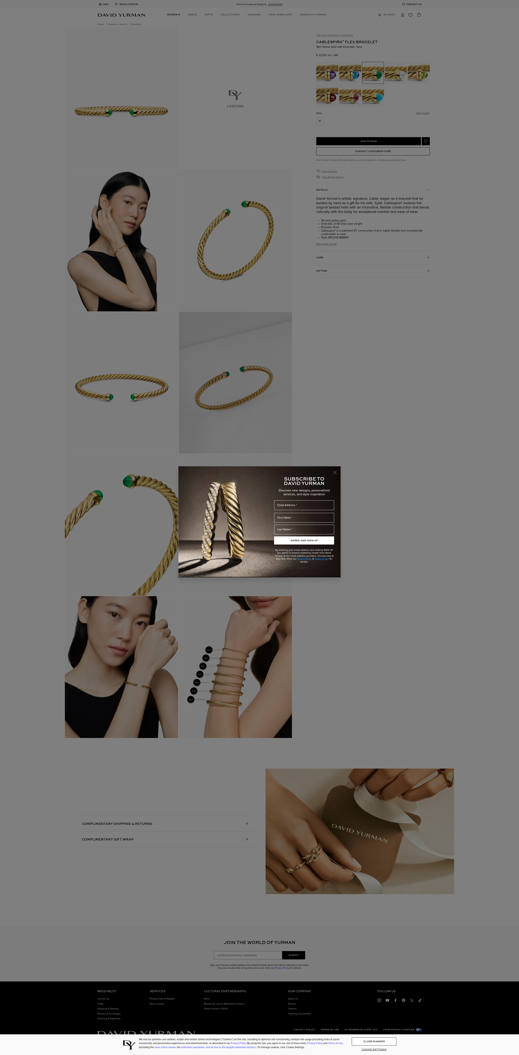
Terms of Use (322, 558)
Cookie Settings (374, 1049)
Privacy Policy (304, 558)
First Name (284, 518)
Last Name (284, 529)
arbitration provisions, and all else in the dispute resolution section (218, 1047)
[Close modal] (337, 470)
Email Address (286, 505)
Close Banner (374, 1041)
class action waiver (165, 1047)
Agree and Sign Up (304, 540)
